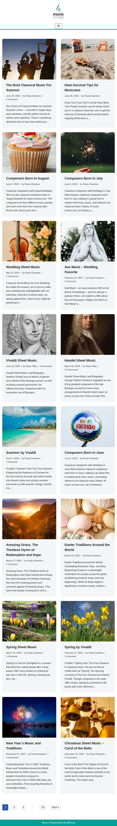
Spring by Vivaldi (78, 647)
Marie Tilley (31, 366)
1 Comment (11, 99)
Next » (55, 807)
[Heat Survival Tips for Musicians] (88, 59)
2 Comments (12, 276)
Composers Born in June (84, 453)
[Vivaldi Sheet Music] (29, 334)
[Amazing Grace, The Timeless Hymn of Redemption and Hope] (29, 519)
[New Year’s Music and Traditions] (29, 717)
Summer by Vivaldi (21, 453)
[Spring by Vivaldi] (88, 621)
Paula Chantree (33, 96)
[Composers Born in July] (88, 152)
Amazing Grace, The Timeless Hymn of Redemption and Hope (23, 550)
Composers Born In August (27, 178)
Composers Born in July (84, 178)
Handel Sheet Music (80, 360)
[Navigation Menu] (58, 25)
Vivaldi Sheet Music (21, 360)
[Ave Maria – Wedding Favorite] (88, 241)
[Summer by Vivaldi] (29, 426)
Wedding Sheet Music (23, 267)
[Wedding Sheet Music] (29, 241)
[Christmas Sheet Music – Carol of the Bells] (88, 717)
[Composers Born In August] (29, 152)
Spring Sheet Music (21, 647)
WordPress (69, 822)
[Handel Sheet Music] (88, 334)
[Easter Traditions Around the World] (88, 519)
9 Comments (46, 366)
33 (43, 807)
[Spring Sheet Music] (29, 621)
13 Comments (71, 369)
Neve (45, 822)
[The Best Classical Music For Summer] (29, 59)
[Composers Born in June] (88, 426)
